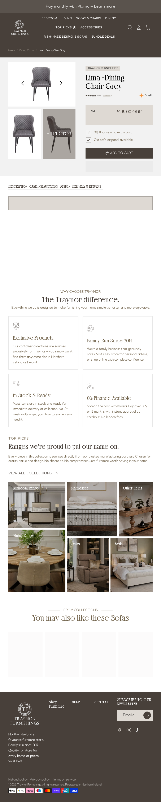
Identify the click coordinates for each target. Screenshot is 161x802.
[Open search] (130, 27)
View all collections (30, 473)
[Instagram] (128, 730)
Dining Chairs (26, 50)
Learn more (104, 6)
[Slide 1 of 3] (24, 134)
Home (11, 50)
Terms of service (64, 780)
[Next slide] (62, 84)
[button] (119, 166)
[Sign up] (147, 715)
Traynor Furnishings (29, 785)
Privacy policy (40, 780)
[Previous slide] (21, 84)
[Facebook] (119, 730)
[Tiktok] (138, 730)
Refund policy (18, 780)
